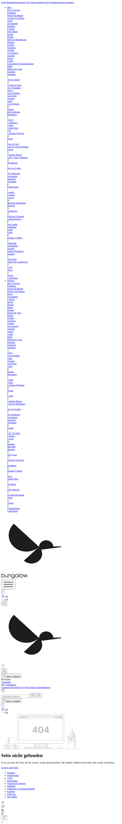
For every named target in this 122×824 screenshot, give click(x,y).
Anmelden (6, 682)
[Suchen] (4, 603)
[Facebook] (2, 803)
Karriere (11, 791)
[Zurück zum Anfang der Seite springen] (4, 817)
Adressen (33, 687)
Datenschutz (13, 775)
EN (6, 599)
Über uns (11, 794)
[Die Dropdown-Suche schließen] (39, 695)
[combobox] (15, 696)
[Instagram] (3, 807)
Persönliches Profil (20, 687)
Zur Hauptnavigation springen (60, 2)
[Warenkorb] (3, 691)
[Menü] (8, 584)
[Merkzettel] (3, 667)
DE (6, 596)
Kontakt (11, 772)
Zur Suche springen (36, 2)
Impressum (12, 781)
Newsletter (12, 797)
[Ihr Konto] (4, 670)
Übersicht (6, 687)
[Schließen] (2, 822)
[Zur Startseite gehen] (35, 662)
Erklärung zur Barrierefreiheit (21, 789)
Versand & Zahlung (16, 783)
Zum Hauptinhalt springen (13, 2)
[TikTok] (2, 814)
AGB (9, 778)
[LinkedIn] (2, 810)
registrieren (11, 685)
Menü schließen (13, 676)
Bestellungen (44, 687)
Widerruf (11, 786)
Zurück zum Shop (9, 767)
